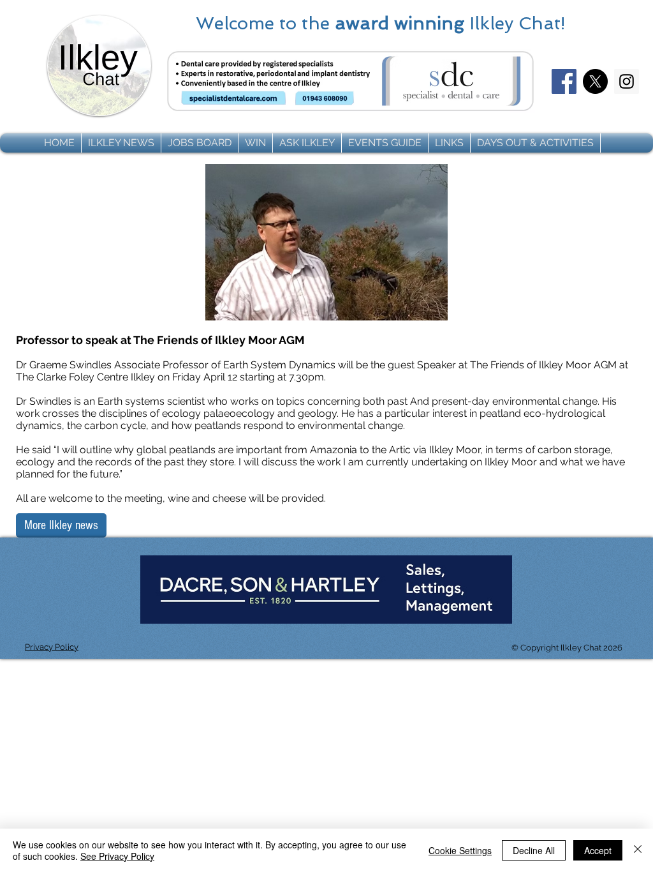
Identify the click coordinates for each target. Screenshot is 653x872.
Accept (598, 850)
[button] (121, 143)
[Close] (637, 850)
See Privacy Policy (117, 856)
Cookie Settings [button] (460, 850)
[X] (595, 81)
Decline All (534, 850)
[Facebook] (564, 81)
